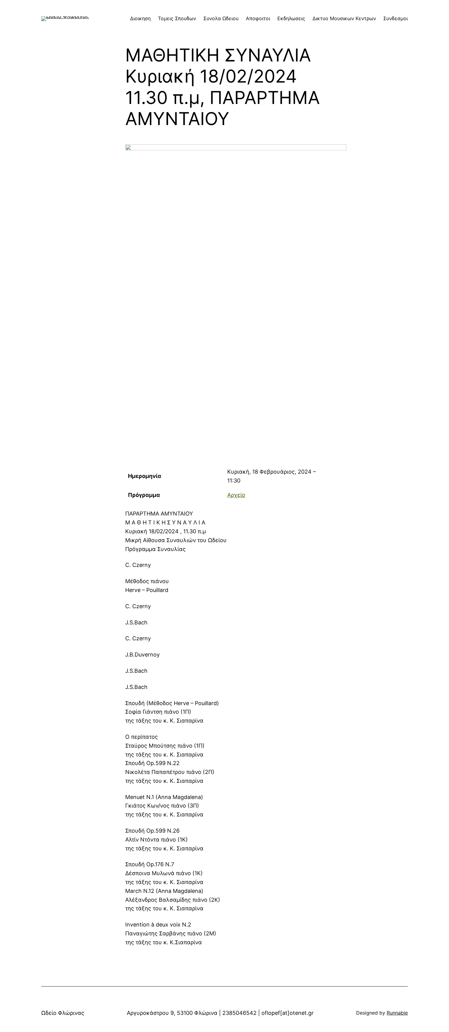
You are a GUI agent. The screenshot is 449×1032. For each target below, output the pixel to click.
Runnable (397, 1013)
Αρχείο (236, 495)
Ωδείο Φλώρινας (62, 1013)
